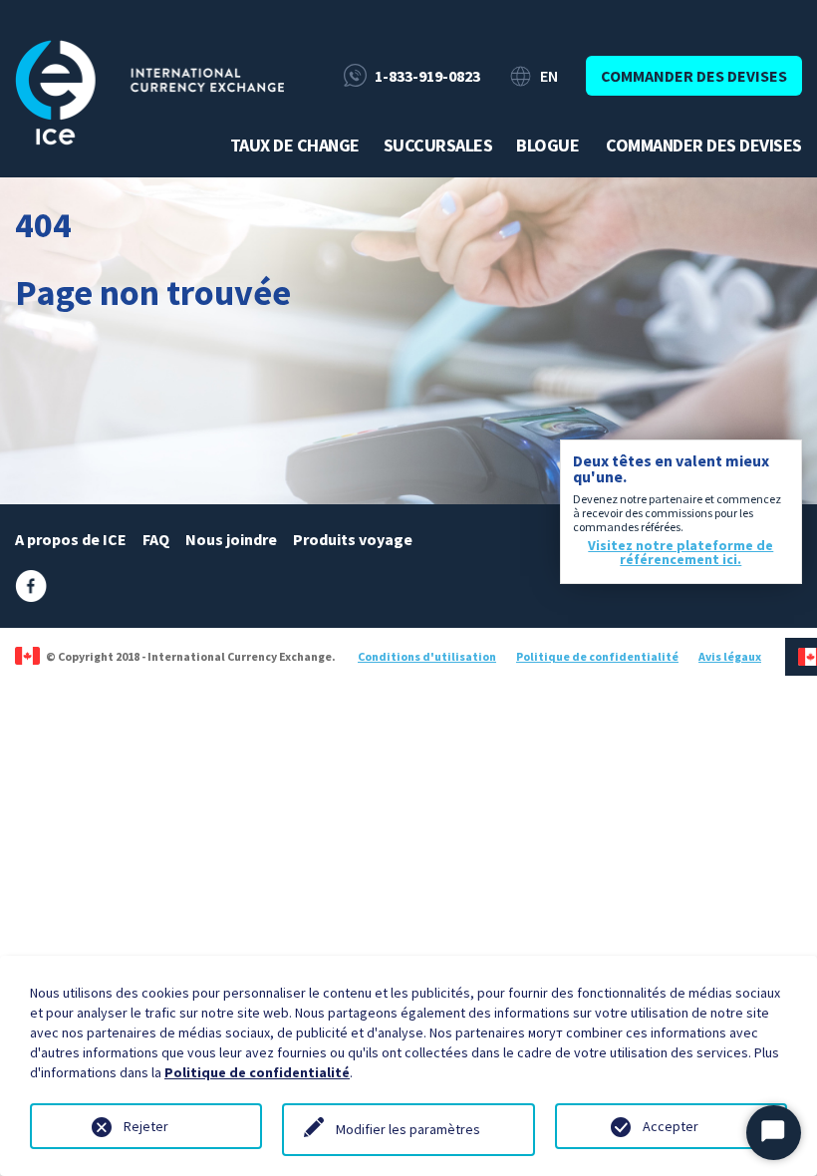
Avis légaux (729, 656)
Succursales (438, 145)
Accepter (670, 1126)
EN (549, 76)
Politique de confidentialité (597, 656)
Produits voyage (352, 539)
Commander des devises (694, 76)
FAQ (155, 539)
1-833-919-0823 (427, 76)
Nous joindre (231, 539)
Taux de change (295, 145)
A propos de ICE (71, 539)
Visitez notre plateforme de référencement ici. (680, 552)
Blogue (547, 145)
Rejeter (146, 1126)
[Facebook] (31, 584)
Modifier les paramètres (408, 1129)
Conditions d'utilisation (427, 656)
